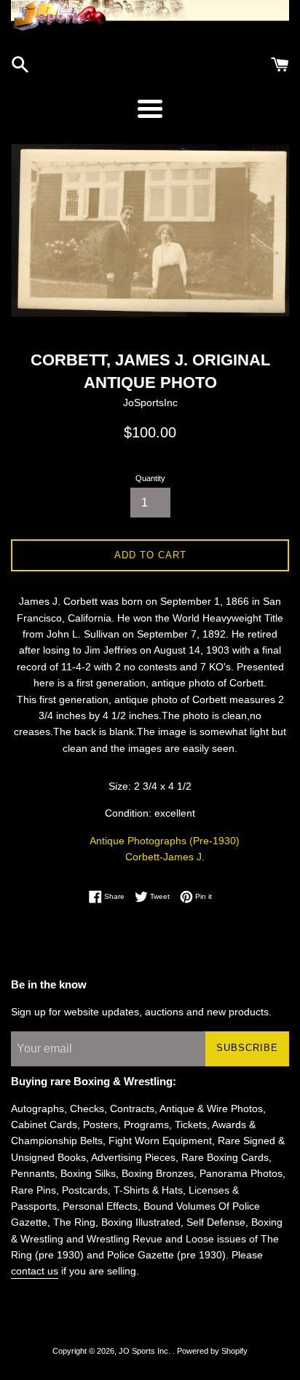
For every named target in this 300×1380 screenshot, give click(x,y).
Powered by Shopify (212, 1351)
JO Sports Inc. (146, 1351)
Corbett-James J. (165, 856)
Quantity (150, 478)
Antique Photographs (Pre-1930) (165, 840)
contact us (34, 1271)
